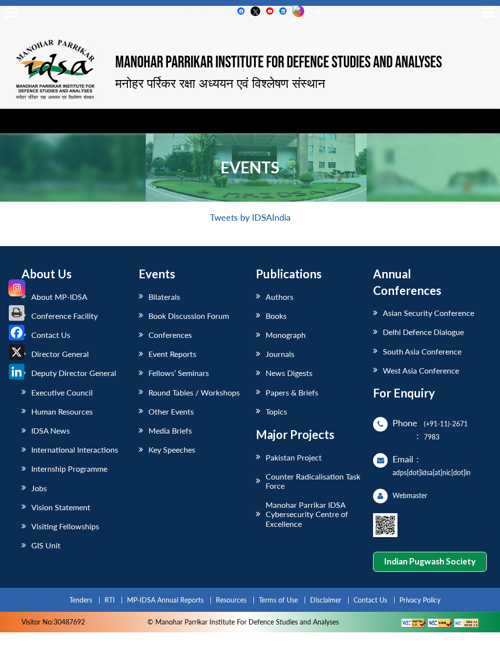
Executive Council (62, 392)
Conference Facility (64, 315)
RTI (109, 600)
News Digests (289, 372)
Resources (231, 600)
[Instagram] (16, 287)
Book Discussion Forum (188, 315)
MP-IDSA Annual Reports (165, 600)
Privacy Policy (419, 600)
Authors (279, 296)
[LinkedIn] (16, 371)
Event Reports (172, 353)
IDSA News (50, 430)
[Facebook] (16, 332)
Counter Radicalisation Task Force (313, 481)
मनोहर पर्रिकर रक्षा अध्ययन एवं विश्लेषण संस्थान (220, 83)
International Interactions (74, 449)
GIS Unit (46, 545)
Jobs (39, 488)
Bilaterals (164, 296)
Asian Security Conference (428, 312)
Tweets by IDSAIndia (250, 217)
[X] (16, 352)
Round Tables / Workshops (194, 392)
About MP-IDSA (59, 296)
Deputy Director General (73, 372)
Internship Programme (69, 468)
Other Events (171, 411)
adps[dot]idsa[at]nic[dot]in (432, 472)
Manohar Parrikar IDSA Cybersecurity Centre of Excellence (307, 514)
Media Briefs (170, 430)
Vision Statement (60, 507)
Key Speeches (171, 449)
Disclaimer (325, 600)
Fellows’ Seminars (178, 372)
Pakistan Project (294, 457)
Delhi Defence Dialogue (423, 331)
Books (276, 315)
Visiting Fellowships (65, 526)
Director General (60, 353)
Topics (276, 411)
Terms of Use (278, 600)
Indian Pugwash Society (430, 561)
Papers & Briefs (292, 392)
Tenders (80, 600)
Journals (280, 353)
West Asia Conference (421, 370)
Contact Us (50, 334)
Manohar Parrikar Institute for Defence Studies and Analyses (278, 63)
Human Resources (62, 411)
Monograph (286, 334)
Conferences (170, 334)
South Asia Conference (422, 351)
